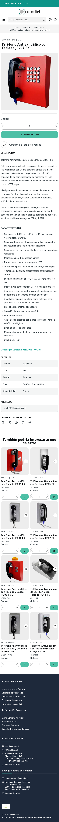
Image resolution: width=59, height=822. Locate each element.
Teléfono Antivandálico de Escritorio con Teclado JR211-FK (43, 591)
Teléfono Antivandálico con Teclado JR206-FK (14, 483)
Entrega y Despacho (10, 725)
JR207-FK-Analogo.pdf (16, 408)
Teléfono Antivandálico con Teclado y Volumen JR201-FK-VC (14, 648)
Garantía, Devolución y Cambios (15, 729)
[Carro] (55, 19)
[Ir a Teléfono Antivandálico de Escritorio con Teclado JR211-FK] (44, 569)
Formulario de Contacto (12, 700)
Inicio (17, 27)
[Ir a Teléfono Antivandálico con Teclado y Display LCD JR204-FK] (44, 626)
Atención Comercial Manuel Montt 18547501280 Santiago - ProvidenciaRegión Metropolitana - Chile (19, 757)
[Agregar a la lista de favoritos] (26, 461)
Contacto (25, 3)
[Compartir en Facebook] (3, 422)
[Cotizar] (24, 497)
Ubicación (15, 3)
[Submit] (44, 19)
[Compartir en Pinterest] (23, 422)
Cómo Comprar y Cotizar (12, 718)
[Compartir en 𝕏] (9, 422)
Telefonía (26, 27)
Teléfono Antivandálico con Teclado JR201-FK (14, 536)
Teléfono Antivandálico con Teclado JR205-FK (43, 483)
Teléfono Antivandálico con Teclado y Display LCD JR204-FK (43, 648)
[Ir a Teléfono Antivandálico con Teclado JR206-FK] (15, 461)
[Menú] (4, 19)
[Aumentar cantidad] (55, 126)
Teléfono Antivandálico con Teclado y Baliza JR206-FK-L (14, 591)
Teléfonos (37, 27)
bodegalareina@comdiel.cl (16, 778)
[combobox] (27, 19)
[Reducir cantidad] (3, 126)
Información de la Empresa (13, 689)
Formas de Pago (9, 722)
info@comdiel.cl (12, 746)
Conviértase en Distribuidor (13, 696)
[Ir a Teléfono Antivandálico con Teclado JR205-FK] (44, 461)
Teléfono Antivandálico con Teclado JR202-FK (43, 536)
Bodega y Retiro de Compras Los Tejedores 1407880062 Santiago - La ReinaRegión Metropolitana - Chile (17, 785)
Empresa (5, 3)
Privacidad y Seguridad (12, 704)
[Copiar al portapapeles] (29, 422)
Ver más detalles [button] (12, 764)
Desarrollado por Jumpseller (40, 817)
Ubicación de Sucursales (12, 693)
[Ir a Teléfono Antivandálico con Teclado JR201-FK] (15, 515)
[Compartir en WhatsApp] (16, 422)
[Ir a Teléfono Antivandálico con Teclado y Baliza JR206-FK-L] (15, 569)
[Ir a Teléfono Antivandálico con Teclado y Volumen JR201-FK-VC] (15, 626)
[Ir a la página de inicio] (29, 11)
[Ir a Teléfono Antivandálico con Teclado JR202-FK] (44, 515)
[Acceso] (50, 19)
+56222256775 (11, 750)
